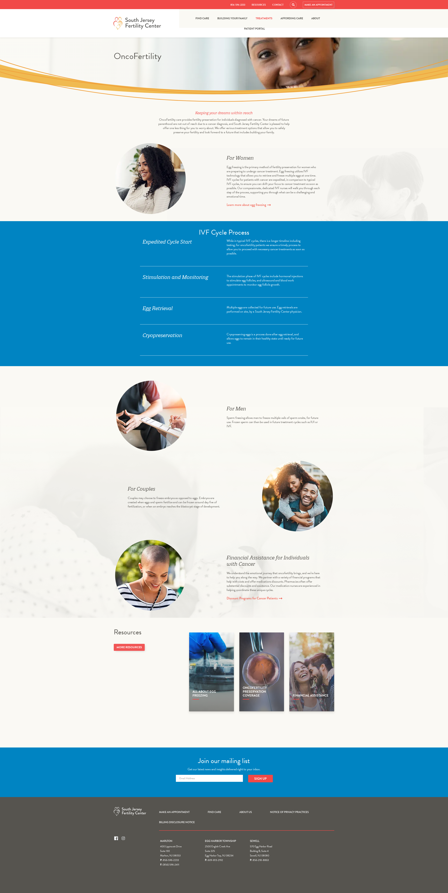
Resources (259, 5)
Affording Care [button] (292, 18)
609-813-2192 (215, 860)
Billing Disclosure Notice (177, 822)
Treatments (264, 18)
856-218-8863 (261, 860)
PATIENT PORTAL (254, 28)
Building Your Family (232, 18)
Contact (278, 5)
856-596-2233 (237, 5)
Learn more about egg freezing (247, 204)
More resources (129, 647)
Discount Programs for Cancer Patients (252, 598)
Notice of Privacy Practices (289, 812)
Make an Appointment (318, 5)
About (315, 18)
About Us (245, 812)
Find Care (202, 18)
